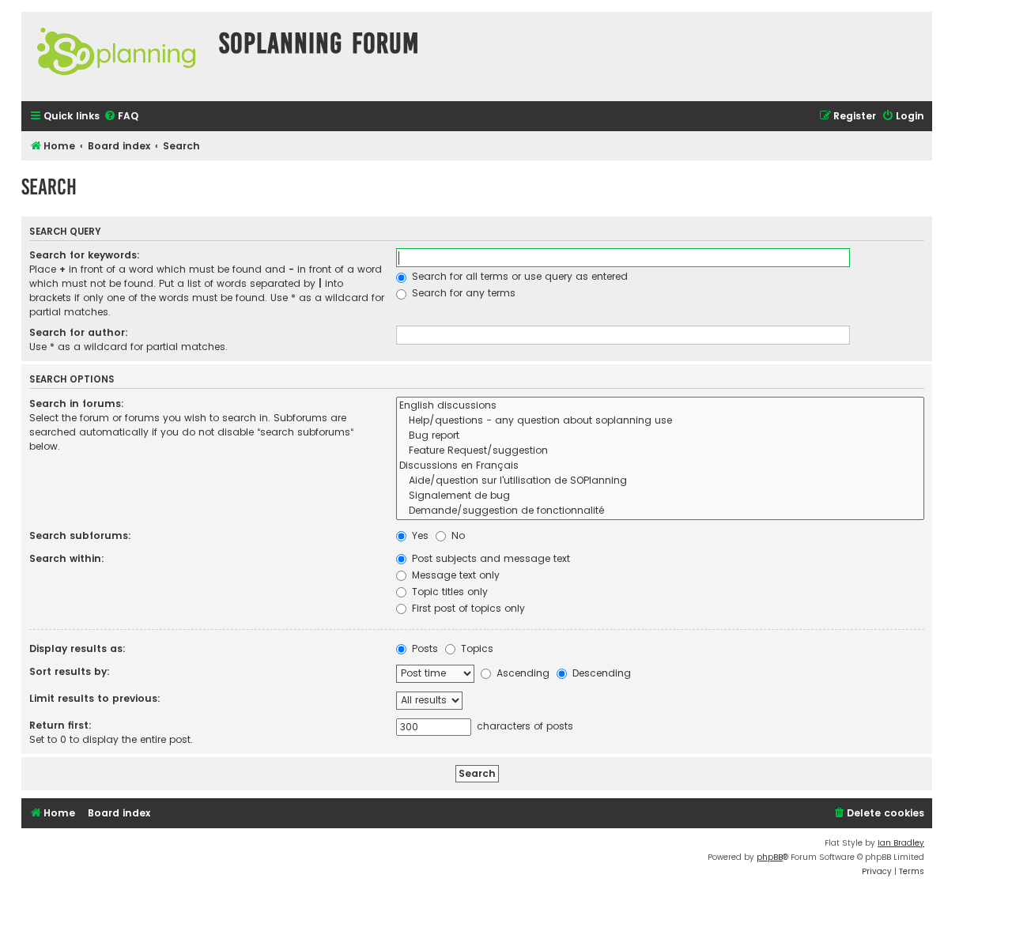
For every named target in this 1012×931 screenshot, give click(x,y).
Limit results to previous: (94, 698)
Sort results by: (69, 671)
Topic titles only (448, 591)
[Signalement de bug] (660, 495)
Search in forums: (76, 403)
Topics (475, 648)
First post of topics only (467, 608)
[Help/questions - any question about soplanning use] (660, 420)
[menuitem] (121, 116)
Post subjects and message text (489, 558)
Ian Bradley (901, 843)
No (456, 535)
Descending (600, 673)
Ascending (521, 673)
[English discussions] (660, 405)
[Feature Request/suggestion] (660, 450)
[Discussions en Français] (660, 465)
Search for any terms (462, 293)
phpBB (770, 857)
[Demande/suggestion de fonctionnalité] (660, 510)
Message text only (454, 575)
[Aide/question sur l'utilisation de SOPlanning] (660, 480)
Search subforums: (80, 535)
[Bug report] (660, 435)
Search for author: (78, 332)
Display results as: (77, 648)
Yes (419, 535)
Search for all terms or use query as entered (518, 276)
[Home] (116, 56)
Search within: (66, 558)
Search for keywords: (84, 255)
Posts (423, 648)
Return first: (60, 725)
